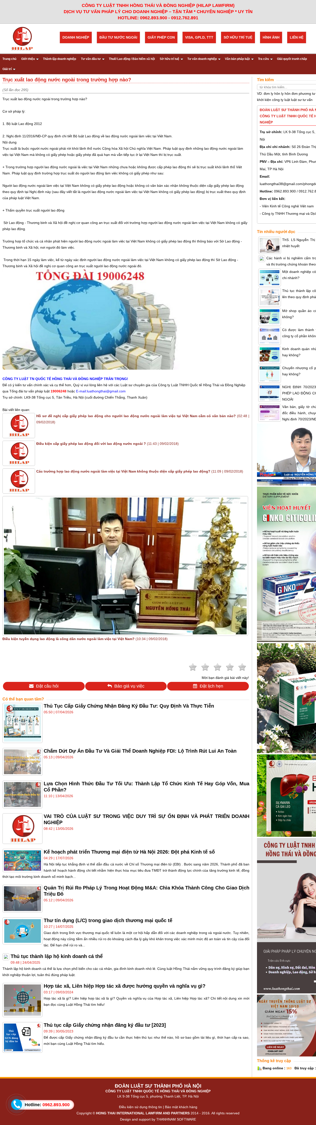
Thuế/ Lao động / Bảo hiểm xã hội (132, 59)
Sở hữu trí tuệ (169, 59)
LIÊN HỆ (296, 37)
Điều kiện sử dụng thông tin (140, 1107)
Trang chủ (9, 59)
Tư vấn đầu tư (91, 59)
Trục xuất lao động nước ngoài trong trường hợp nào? (44, 99)
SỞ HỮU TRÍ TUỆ (238, 37)
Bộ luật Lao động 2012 (23, 124)
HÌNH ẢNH (271, 37)
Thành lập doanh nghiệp (59, 59)
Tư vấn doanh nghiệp (202, 59)
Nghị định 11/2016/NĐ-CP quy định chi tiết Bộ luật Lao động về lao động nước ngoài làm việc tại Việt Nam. (89, 136)
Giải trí (7, 69)
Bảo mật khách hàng (181, 1107)
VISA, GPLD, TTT (199, 37)
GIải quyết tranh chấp (292, 59)
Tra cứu (263, 59)
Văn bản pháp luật (237, 59)
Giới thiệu (28, 59)
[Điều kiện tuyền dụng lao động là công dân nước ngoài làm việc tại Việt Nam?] (125, 633)
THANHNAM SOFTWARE (176, 1119)
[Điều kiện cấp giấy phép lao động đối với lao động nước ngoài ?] (19, 463)
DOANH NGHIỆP (75, 37)
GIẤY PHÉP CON (161, 37)
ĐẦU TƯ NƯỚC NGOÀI (118, 37)
